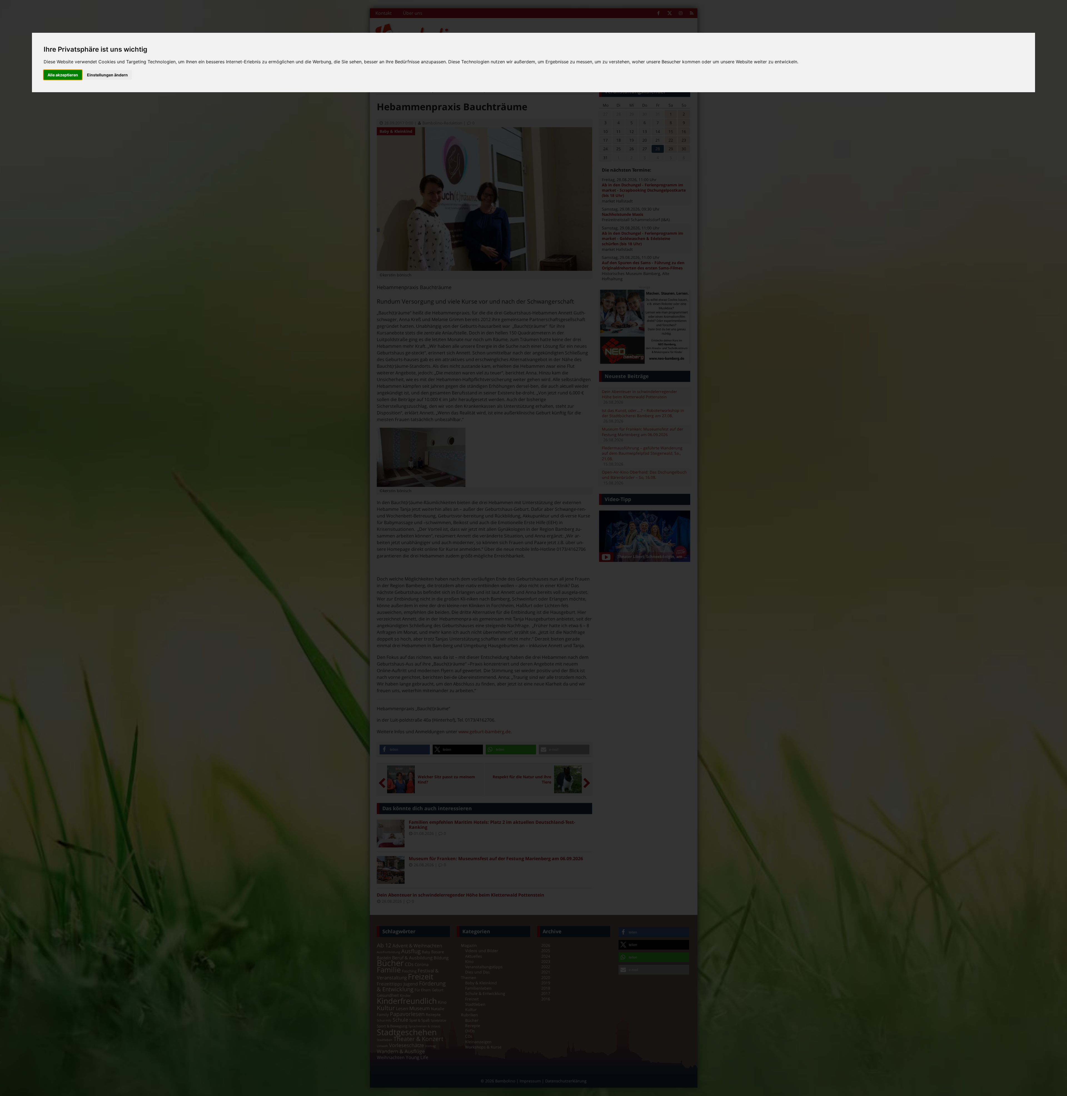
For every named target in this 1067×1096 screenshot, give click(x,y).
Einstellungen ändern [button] (107, 74)
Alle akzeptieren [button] (63, 74)
